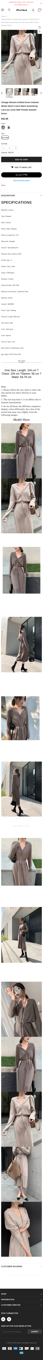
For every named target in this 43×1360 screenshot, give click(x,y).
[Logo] (21, 9)
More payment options (21, 180)
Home (3, 16)
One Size (5, 137)
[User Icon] (33, 10)
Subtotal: (4, 152)
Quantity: (4, 144)
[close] (41, 3)
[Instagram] (3, 1319)
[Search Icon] (9, 10)
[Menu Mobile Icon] (2, 9)
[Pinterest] (9, 1319)
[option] (21, 57)
